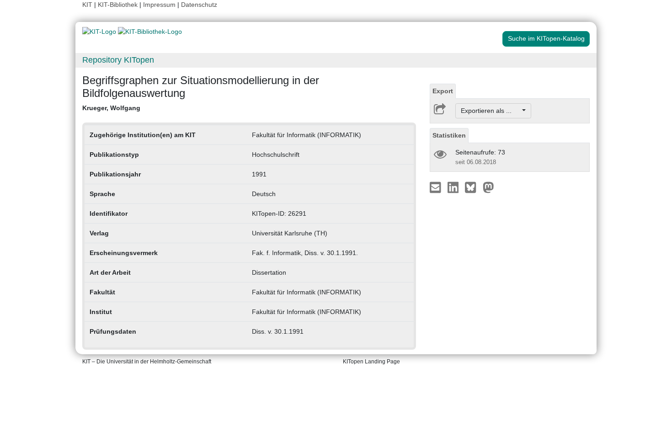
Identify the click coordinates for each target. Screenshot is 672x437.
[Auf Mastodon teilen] (488, 187)
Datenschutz (199, 4)
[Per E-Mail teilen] (436, 187)
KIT (87, 4)
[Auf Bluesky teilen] (473, 187)
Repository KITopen (118, 59)
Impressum (159, 4)
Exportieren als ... (491, 110)
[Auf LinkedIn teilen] (454, 187)
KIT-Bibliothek (118, 4)
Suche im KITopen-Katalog (546, 38)
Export (442, 91)
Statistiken (449, 135)
